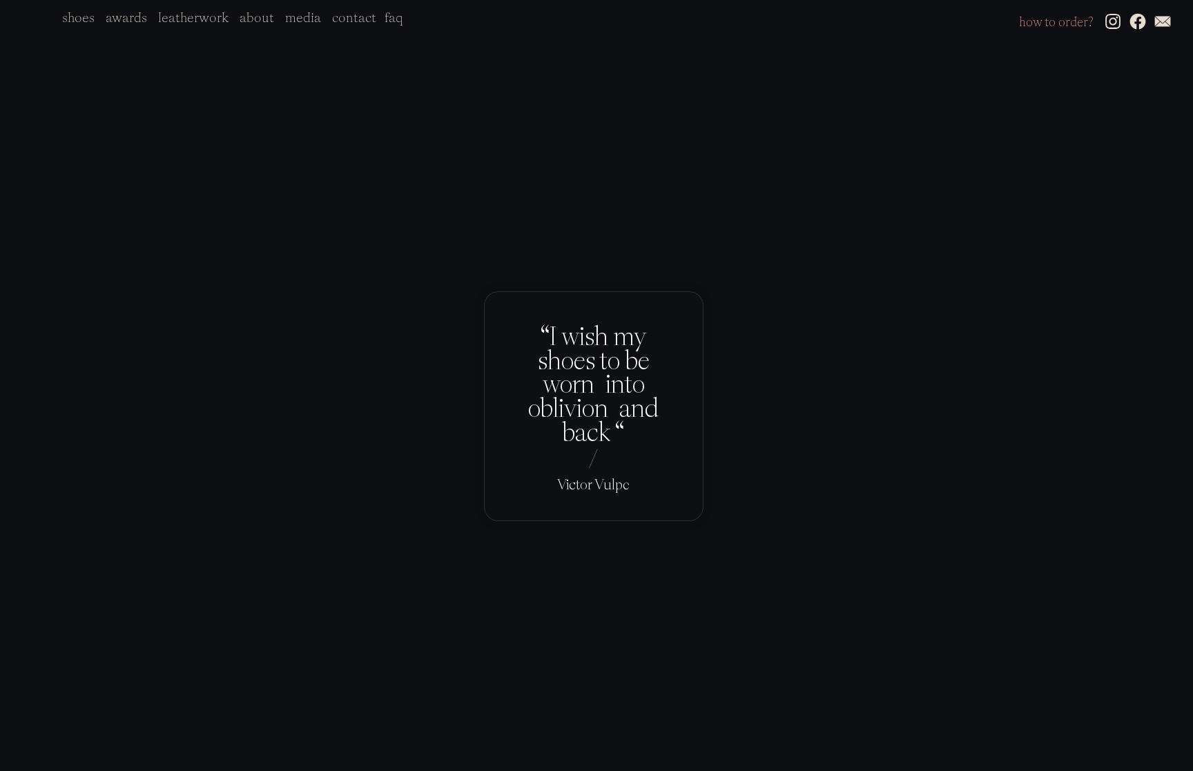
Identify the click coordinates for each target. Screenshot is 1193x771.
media (303, 17)
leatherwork (193, 17)
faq (394, 17)
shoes (78, 17)
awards (126, 17)
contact (354, 17)
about (257, 17)
